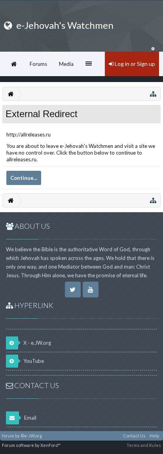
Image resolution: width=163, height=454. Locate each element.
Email (29, 418)
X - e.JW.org (36, 343)
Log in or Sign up (134, 63)
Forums (38, 64)
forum (8, 435)
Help (154, 435)
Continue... (23, 178)
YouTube (33, 361)
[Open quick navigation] (153, 94)
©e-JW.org (31, 435)
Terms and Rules (144, 445)
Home (14, 64)
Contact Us (134, 435)
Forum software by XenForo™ (31, 445)
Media (66, 64)
